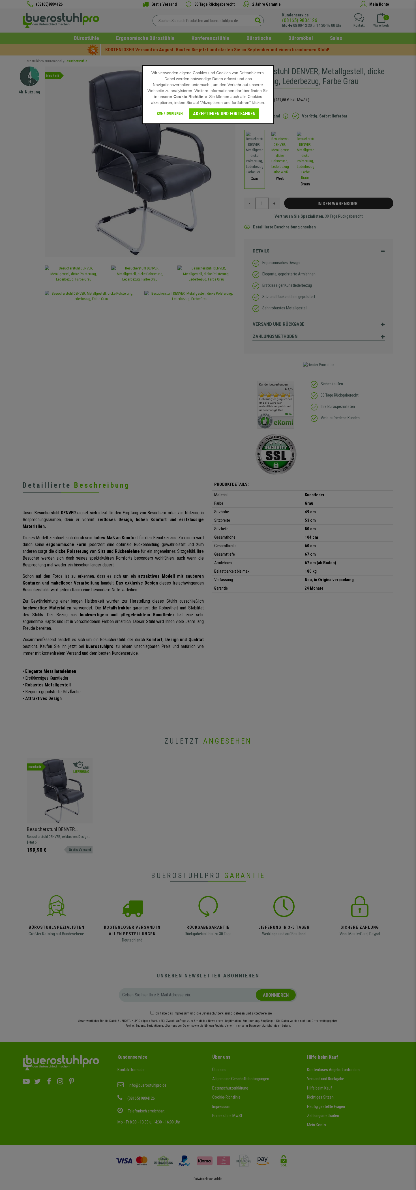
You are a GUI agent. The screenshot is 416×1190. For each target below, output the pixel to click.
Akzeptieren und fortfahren (224, 113)
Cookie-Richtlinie (190, 96)
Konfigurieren (170, 113)
